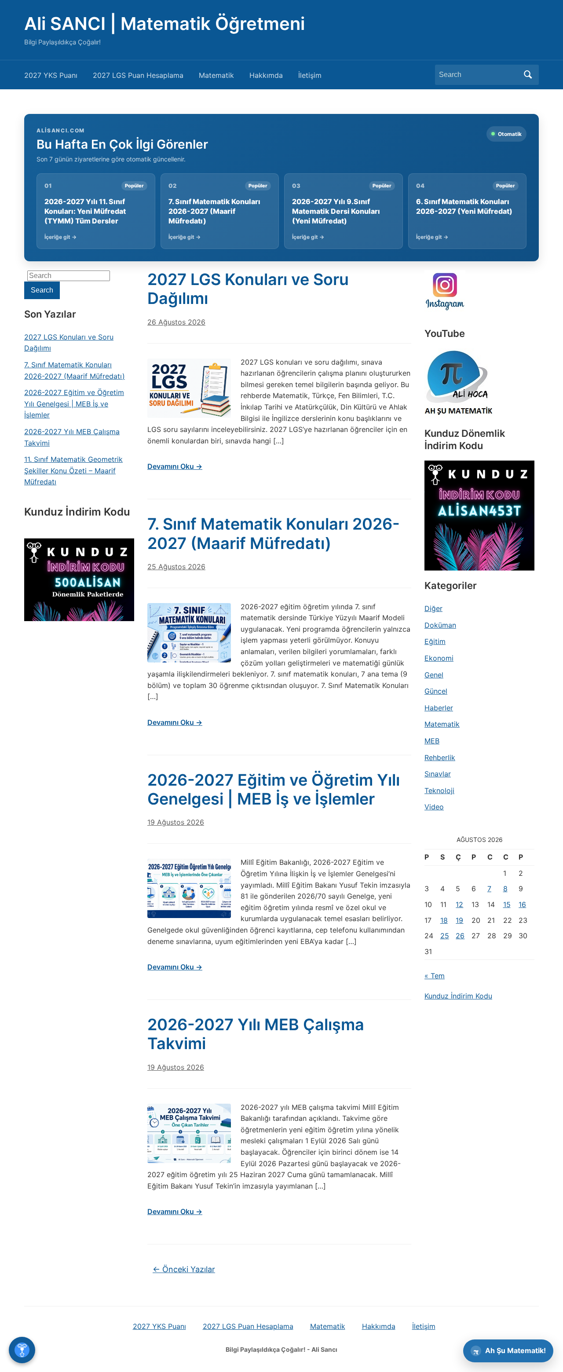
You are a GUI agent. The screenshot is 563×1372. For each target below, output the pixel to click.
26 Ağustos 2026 (176, 322)
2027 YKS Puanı (50, 75)
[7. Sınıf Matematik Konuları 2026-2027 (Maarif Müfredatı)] (189, 632)
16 (522, 904)
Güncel (435, 691)
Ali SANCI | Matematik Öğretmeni (164, 23)
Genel (433, 674)
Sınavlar (437, 773)
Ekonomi (438, 658)
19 (459, 920)
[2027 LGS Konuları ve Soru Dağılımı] (189, 388)
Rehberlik (439, 757)
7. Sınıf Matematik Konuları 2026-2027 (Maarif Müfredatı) (74, 370)
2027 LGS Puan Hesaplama (138, 75)
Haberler (438, 707)
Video (434, 806)
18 (444, 920)
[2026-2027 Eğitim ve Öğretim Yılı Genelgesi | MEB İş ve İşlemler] (189, 888)
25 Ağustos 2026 (176, 566)
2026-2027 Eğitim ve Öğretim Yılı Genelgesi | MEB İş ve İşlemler (74, 403)
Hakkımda (266, 75)
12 (459, 904)
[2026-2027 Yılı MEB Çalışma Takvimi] (189, 1133)
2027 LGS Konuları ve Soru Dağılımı (68, 343)
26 (460, 935)
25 (444, 935)
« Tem (434, 975)
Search (527, 75)
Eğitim (435, 641)
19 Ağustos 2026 (175, 822)
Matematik (216, 75)
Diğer (433, 608)
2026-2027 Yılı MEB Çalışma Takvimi (72, 437)
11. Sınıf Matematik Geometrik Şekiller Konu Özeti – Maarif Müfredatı (73, 470)
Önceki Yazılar (184, 1269)
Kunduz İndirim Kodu (458, 995)
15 (507, 904)
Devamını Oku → (174, 466)
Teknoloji (439, 790)
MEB (431, 740)
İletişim (310, 75)
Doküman (440, 625)
